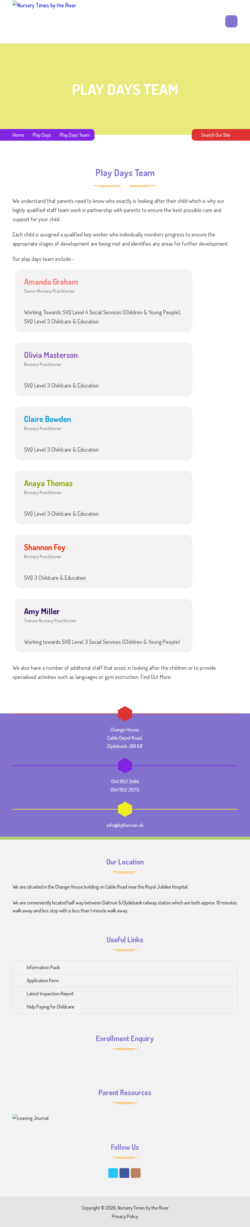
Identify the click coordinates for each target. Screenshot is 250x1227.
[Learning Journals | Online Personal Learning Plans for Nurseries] (30, 1117)
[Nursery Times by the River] (44, 21)
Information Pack (43, 967)
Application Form (43, 980)
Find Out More (156, 676)
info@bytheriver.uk (125, 825)
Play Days (42, 135)
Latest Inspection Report (50, 994)
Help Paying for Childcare (50, 1007)
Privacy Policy (125, 1216)
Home (18, 135)
